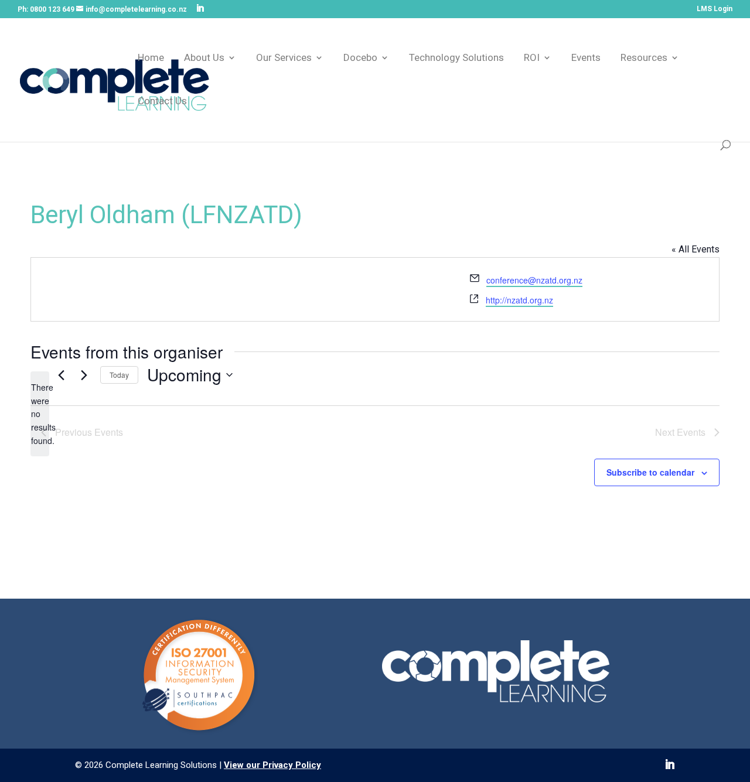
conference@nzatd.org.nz (534, 280)
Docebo (360, 58)
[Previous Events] (61, 375)
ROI (532, 58)
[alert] (39, 413)
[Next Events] (84, 375)
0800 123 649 (52, 9)
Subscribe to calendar (650, 472)
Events (586, 58)
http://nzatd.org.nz (519, 300)
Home (151, 58)
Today (119, 375)
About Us (204, 58)
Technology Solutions (456, 58)
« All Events (695, 249)
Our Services (284, 58)
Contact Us (162, 102)
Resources (644, 58)
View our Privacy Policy (272, 765)
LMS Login (714, 9)
